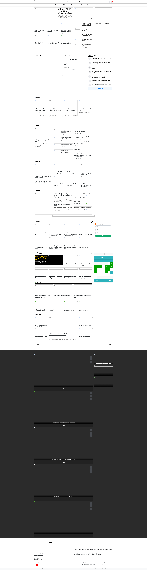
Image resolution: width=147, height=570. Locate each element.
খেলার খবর (67, 4)
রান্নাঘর (98, 549)
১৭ (95, 272)
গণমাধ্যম (76, 549)
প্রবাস (95, 549)
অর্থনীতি (63, 4)
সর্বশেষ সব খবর (100, 88)
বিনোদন (72, 4)
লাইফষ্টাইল (95, 4)
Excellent (65, 63)
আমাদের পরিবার (67, 1)
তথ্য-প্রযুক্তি (86, 4)
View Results (73, 71)
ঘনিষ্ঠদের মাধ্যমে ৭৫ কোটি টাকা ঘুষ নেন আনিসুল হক (82, 207)
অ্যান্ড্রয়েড (103, 564)
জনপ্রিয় (95, 55)
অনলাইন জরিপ (66, 56)
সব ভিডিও (109, 344)
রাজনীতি (55, 4)
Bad (65, 64)
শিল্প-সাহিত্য (106, 549)
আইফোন (103, 565)
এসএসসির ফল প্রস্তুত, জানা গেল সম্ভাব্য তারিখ (82, 193)
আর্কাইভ (73, 1)
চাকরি (80, 549)
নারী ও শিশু (91, 549)
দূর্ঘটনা (88, 549)
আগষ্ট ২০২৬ (103, 257)
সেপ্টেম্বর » (110, 280)
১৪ (106, 269)
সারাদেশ (59, 4)
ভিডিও (38, 345)
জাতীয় (52, 4)
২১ (106, 272)
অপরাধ (76, 4)
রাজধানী (91, 4)
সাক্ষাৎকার (110, 549)
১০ (95, 269)
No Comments (66, 67)
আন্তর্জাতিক (80, 4)
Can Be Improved (67, 66)
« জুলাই (96, 280)
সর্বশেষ (90, 55)
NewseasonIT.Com (54, 568)
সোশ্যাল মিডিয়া (79, 1)
